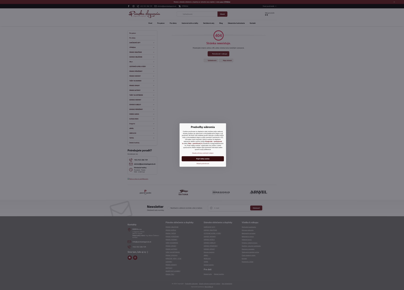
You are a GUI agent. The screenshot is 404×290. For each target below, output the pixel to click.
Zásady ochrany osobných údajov (203, 153)
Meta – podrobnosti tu (195, 143)
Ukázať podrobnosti (202, 163)
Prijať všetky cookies (202, 159)
